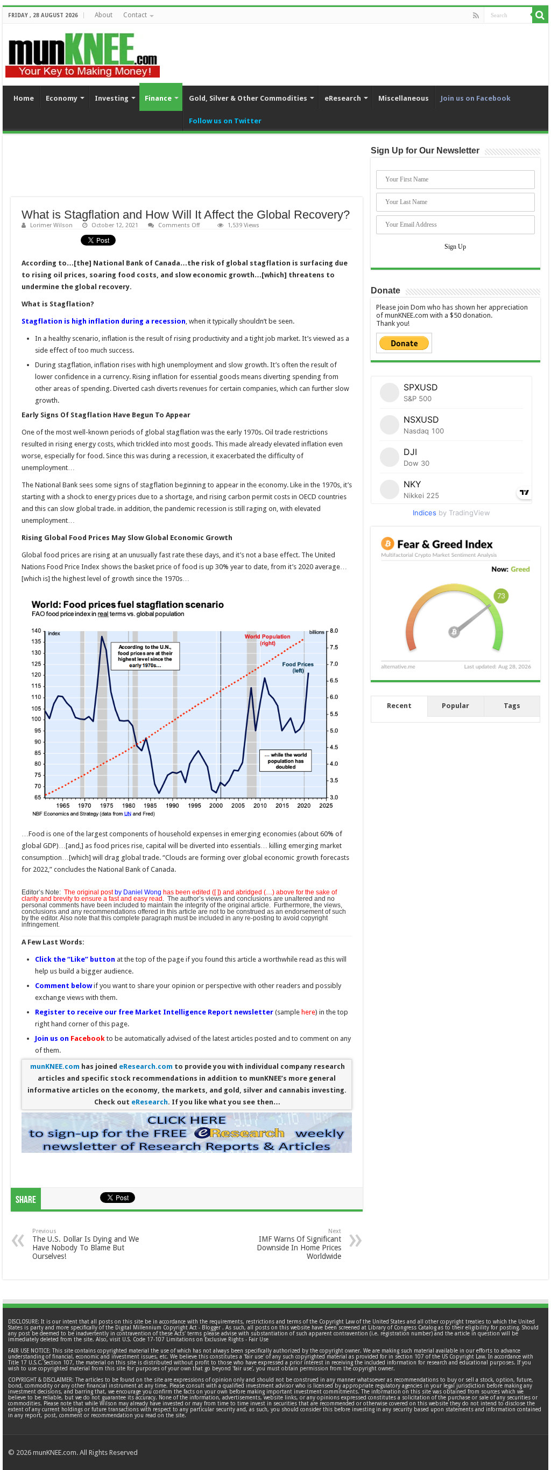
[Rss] (476, 15)
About (103, 15)
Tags (512, 706)
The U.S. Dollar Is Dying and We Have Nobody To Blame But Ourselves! (85, 1244)
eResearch (342, 98)
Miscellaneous (403, 98)
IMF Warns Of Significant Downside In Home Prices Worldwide (299, 1244)
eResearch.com (146, 1066)
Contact (135, 15)
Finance (158, 98)
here (308, 1012)
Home (23, 98)
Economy (61, 98)
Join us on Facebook (476, 98)
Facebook (87, 1038)
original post (95, 892)
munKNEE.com (55, 1066)
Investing (112, 98)
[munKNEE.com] (82, 51)
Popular (455, 706)
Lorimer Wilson (51, 225)
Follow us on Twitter (225, 121)
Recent (399, 706)
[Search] (540, 15)
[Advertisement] (187, 170)
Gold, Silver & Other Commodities (248, 98)
